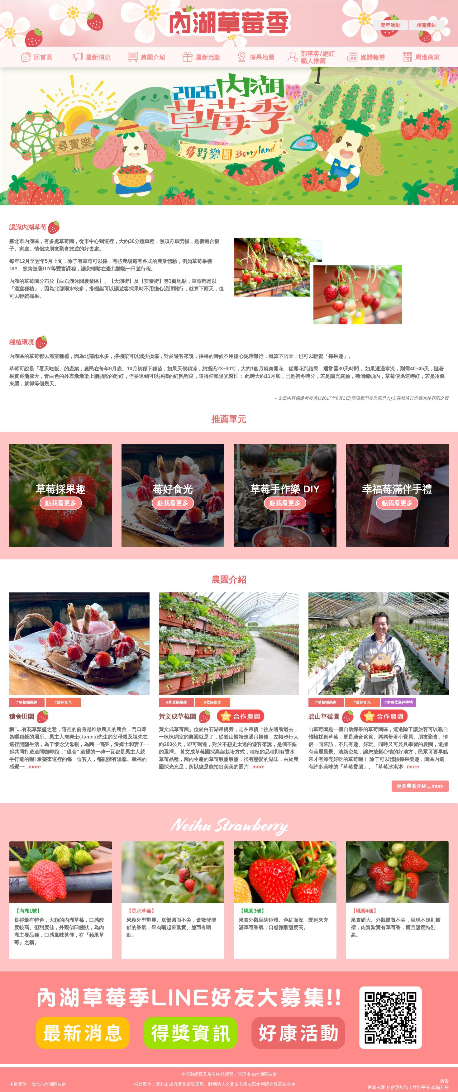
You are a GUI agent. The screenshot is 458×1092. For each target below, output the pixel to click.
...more (33, 766)
